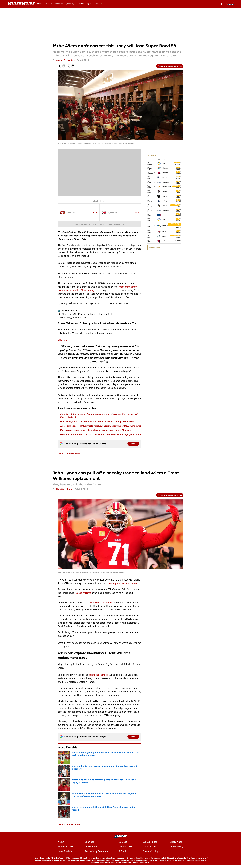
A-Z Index (123, 851)
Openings (89, 842)
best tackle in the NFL (99, 674)
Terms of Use (149, 846)
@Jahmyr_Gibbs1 (67, 303)
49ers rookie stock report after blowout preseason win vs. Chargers (95, 430)
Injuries (89, 4)
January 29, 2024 (79, 317)
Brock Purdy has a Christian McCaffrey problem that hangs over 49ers (97, 421)
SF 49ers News (73, 453)
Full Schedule (154, 247)
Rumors (48, 4)
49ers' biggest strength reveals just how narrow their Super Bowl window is (100, 426)
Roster (81, 4)
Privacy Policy (125, 846)
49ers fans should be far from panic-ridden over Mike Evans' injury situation (100, 434)
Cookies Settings (151, 851)
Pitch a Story (91, 846)
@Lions (94, 303)
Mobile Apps (176, 842)
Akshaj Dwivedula (65, 60)
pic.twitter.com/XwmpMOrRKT (98, 314)
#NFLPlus (77, 314)
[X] (227, 4)
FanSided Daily (65, 846)
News (39, 4)
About (61, 842)
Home (60, 453)
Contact (123, 842)
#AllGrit (126, 303)
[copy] (73, 66)
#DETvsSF (67, 310)
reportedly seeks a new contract (122, 583)
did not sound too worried (100, 602)
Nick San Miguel (64, 489)
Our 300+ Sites (150, 842)
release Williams (83, 593)
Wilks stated (64, 340)
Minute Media (44, 858)
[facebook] (221, 4)
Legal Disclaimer (66, 851)
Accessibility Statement (97, 851)
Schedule (59, 4)
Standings (70, 4)
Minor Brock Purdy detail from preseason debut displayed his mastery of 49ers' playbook (98, 415)
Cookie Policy (176, 846)
